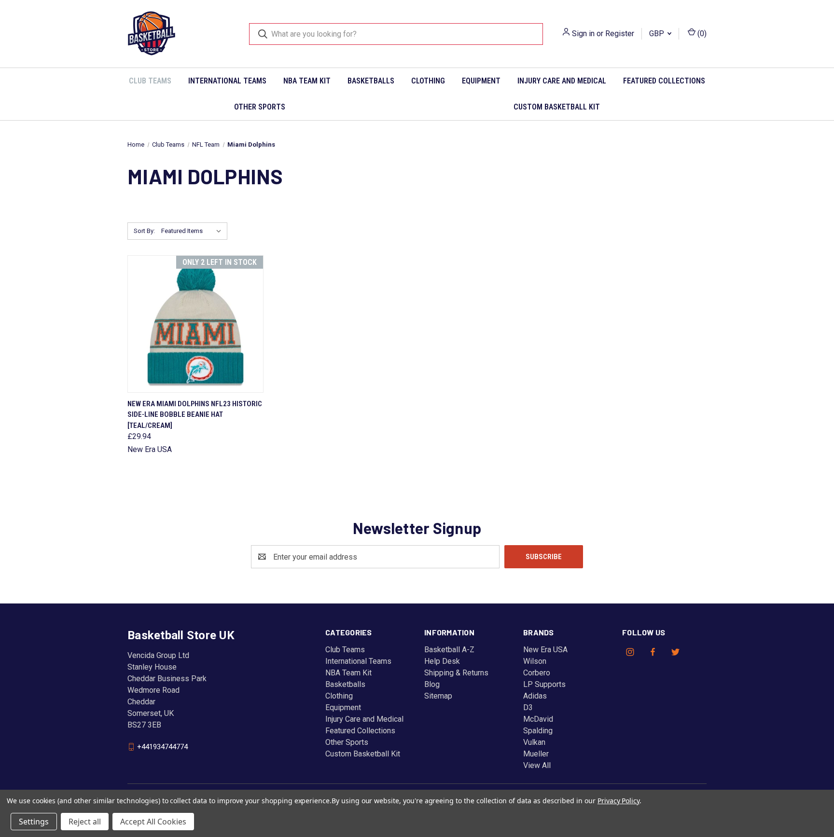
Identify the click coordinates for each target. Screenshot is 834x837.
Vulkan (534, 742)
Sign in (583, 33)
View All (537, 765)
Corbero (536, 672)
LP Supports (544, 684)
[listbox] (193, 231)
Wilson (534, 661)
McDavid (538, 719)
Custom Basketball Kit (557, 106)
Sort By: (144, 230)
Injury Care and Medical (561, 80)
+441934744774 (162, 746)
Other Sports (259, 106)
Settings (34, 821)
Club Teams (150, 80)
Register (619, 33)
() (701, 33)
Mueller (536, 753)
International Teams (227, 80)
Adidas (535, 695)
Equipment (481, 80)
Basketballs (371, 80)
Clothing (428, 80)
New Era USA (545, 649)
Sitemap (438, 695)
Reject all (85, 821)
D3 (528, 707)
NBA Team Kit (307, 80)
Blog (432, 684)
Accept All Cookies (153, 821)
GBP (657, 33)
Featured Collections (664, 80)
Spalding (538, 730)
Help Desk (442, 661)
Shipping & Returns (456, 672)
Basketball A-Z (449, 649)
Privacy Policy (618, 800)
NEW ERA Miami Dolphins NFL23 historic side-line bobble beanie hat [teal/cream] (194, 414)
